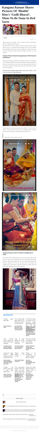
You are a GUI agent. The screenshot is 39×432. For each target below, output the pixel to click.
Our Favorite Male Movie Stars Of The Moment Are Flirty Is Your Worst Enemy (21, 406)
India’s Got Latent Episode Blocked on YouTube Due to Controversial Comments (30, 377)
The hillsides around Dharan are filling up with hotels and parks (8, 347)
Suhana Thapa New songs (21, 401)
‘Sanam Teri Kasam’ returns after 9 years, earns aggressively (8, 375)
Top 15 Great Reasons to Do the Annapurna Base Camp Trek (19, 347)
